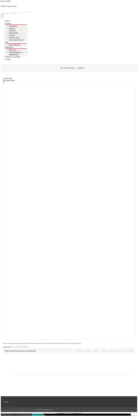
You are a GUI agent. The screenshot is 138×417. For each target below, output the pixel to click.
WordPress (40, 409)
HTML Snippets (61, 413)
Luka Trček (6, 347)
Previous (5, 78)
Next (10, 78)
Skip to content (6, 1)
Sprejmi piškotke (37, 414)
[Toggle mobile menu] (1, 11)
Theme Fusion (49, 409)
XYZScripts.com (77, 413)
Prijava (6, 402)
